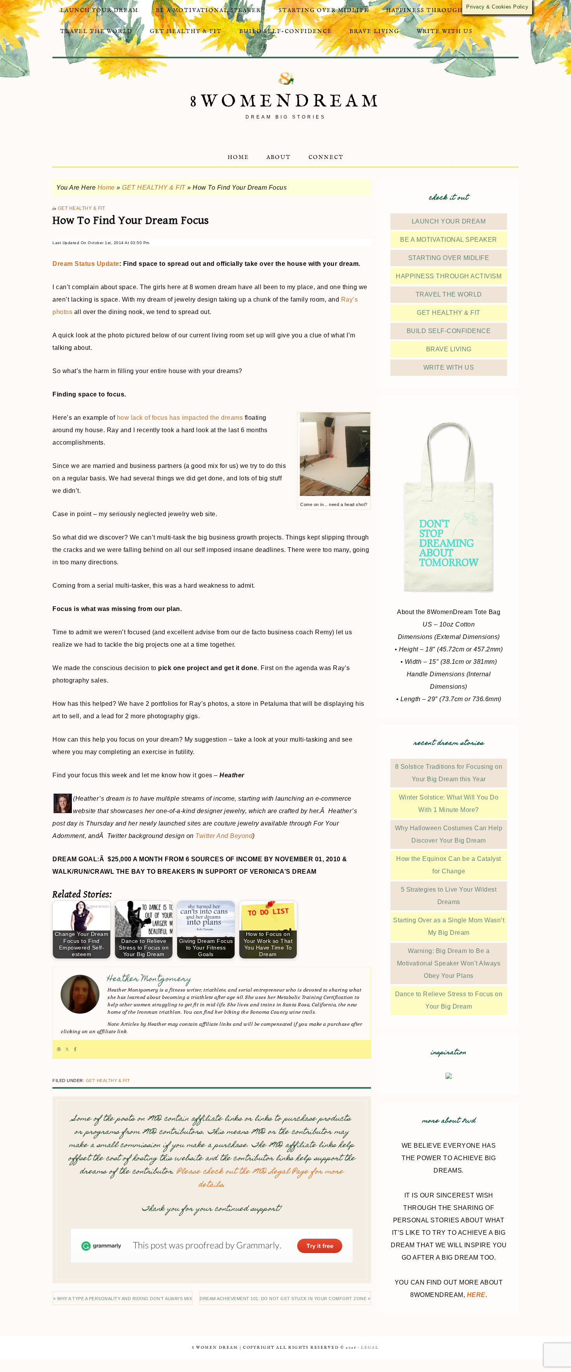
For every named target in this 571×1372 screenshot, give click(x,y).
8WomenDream (285, 102)
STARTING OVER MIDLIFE (448, 258)
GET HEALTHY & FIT (154, 187)
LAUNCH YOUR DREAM (449, 221)
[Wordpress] (59, 1049)
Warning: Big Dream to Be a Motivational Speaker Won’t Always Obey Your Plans (449, 963)
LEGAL (370, 1347)
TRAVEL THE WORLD (449, 294)
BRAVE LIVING (449, 349)
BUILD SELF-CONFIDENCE (449, 331)
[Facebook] (75, 1049)
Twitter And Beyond (223, 836)
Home (106, 187)
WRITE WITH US (448, 367)
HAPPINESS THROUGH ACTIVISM (448, 276)
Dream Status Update (85, 263)
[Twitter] (67, 1049)
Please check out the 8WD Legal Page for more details (260, 1178)
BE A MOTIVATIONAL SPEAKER (448, 239)
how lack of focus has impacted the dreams (180, 417)
